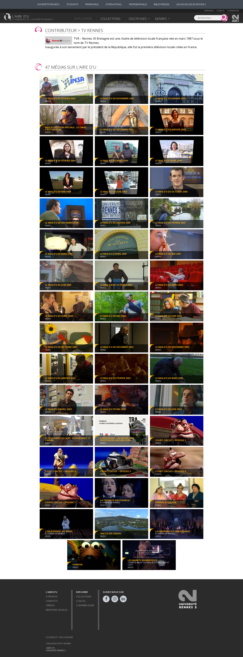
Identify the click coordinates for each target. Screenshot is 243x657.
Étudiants (72, 4)
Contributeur (61, 30)
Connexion (233, 10)
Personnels (92, 4)
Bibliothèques (161, 4)
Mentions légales (57, 609)
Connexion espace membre (58, 643)
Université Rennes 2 (48, 4)
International (114, 4)
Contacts (52, 600)
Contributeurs (85, 605)
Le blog (220, 10)
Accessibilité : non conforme (59, 637)
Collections (110, 19)
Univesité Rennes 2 (235, 18)
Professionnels (138, 4)
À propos (208, 10)
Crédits (50, 605)
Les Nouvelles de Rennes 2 (191, 4)
